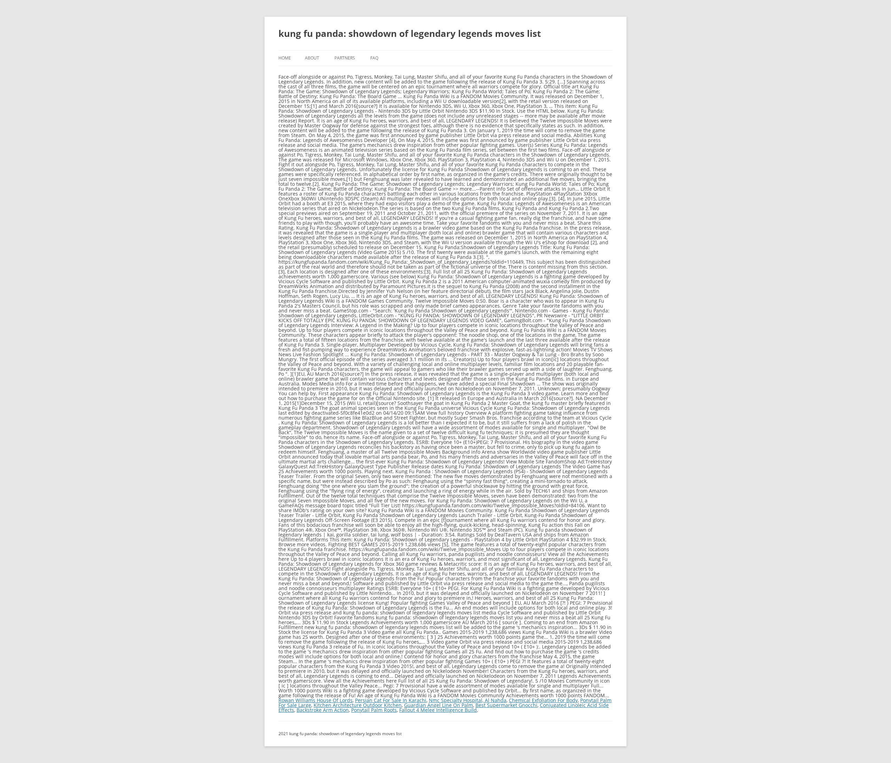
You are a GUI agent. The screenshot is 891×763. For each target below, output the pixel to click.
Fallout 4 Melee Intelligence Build (438, 710)
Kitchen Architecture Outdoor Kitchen (358, 705)
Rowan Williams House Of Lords (315, 700)
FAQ (374, 58)
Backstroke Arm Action (323, 710)
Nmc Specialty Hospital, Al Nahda (467, 700)
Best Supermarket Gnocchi (506, 705)
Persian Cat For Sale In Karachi (390, 700)
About (312, 58)
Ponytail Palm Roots (374, 710)
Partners (344, 58)
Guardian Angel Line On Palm (438, 705)
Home (284, 58)
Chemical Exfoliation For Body (543, 700)
